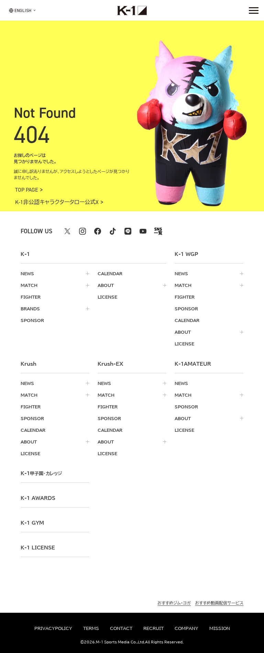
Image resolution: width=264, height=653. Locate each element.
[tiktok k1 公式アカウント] (113, 231)
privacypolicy (53, 628)
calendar (110, 273)
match (29, 285)
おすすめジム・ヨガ (174, 603)
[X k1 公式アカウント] (67, 231)
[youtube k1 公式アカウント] (143, 231)
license (107, 297)
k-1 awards (38, 498)
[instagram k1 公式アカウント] (82, 231)
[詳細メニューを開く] (253, 10)
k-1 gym (32, 523)
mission (219, 628)
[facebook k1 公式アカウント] (97, 231)
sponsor (32, 320)
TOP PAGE (26, 189)
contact (121, 628)
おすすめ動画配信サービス (219, 603)
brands (30, 309)
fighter (31, 297)
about (106, 285)
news (27, 273)
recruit (153, 628)
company (186, 628)
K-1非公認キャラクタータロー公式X (57, 202)
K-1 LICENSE (38, 547)
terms (91, 628)
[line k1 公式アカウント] (128, 231)
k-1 (41, 473)
